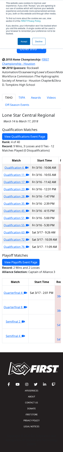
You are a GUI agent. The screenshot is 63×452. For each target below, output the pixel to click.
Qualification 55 (15, 225)
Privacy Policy (30, 20)
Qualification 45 (15, 211)
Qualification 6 (15, 168)
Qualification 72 (15, 240)
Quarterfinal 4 (14, 293)
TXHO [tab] (9, 98)
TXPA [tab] (22, 98)
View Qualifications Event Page (24, 136)
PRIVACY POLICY (31, 420)
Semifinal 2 (14, 322)
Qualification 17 (15, 182)
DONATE (31, 408)
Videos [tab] (51, 98)
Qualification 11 (15, 175)
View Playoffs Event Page (20, 262)
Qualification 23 (15, 189)
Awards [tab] (36, 98)
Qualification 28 (15, 196)
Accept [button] (24, 41)
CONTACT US (31, 402)
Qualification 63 (15, 232)
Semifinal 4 (14, 336)
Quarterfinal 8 (14, 307)
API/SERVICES (31, 390)
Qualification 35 (15, 204)
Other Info (29, 49)
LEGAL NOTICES (31, 426)
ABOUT (31, 396)
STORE (32, 414)
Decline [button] (39, 41)
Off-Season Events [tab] (17, 105)
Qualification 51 (15, 218)
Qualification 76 (15, 247)
